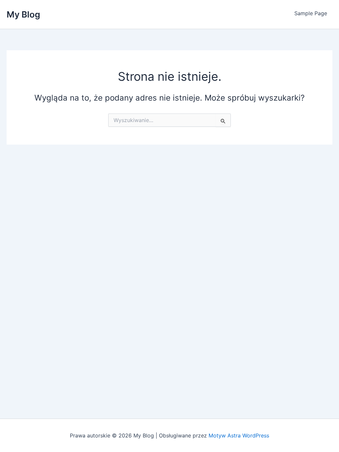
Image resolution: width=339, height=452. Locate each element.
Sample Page (310, 13)
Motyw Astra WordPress (239, 435)
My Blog (23, 14)
